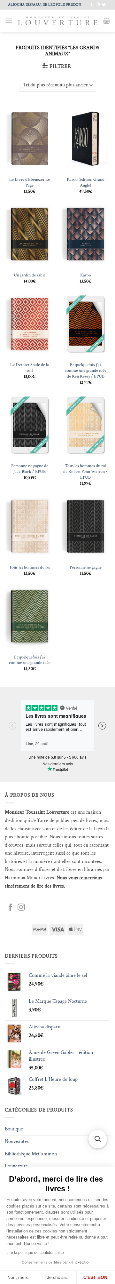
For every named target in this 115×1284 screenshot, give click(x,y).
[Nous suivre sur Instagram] (98, 5)
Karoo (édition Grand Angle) (85, 182)
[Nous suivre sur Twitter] (104, 5)
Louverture (16, 1166)
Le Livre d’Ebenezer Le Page (29, 182)
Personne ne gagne (86, 567)
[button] (8, 20)
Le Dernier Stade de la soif (29, 367)
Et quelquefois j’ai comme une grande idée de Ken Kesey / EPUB (85, 370)
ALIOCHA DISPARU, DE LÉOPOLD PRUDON (44, 4)
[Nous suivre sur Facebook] (92, 5)
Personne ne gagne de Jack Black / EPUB (29, 469)
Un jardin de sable (29, 275)
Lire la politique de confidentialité (35, 1252)
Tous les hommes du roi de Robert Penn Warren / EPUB (85, 471)
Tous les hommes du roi (29, 567)
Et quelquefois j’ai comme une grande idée (29, 660)
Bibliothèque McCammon (31, 1154)
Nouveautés (17, 1141)
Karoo (85, 275)
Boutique (14, 1129)
